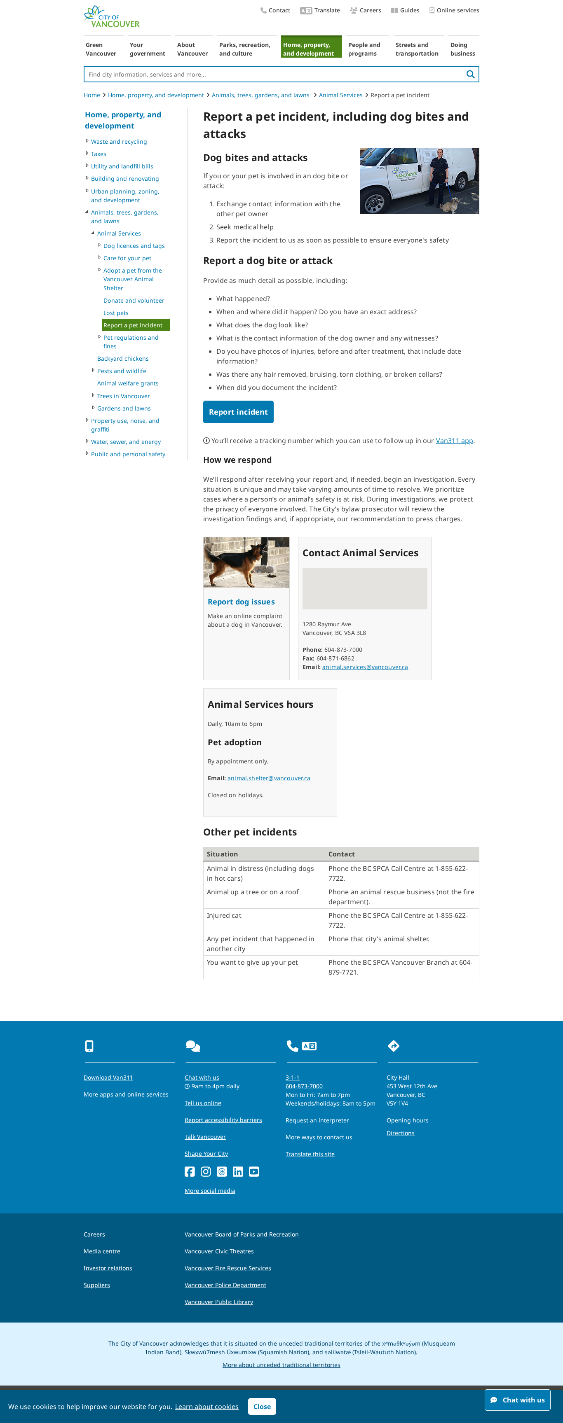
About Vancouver (192, 49)
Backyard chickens (123, 358)
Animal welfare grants (128, 383)
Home (92, 95)
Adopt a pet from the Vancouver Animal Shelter (132, 279)
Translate (327, 10)
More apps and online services (126, 1094)
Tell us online (203, 1103)
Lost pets (116, 313)
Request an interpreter (317, 1120)
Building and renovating (125, 178)
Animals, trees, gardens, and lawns (261, 95)
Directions (401, 1133)
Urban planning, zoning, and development (125, 195)
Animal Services (341, 95)
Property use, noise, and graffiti (125, 425)
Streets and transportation (417, 49)
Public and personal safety (128, 454)
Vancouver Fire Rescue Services (228, 1268)
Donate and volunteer (133, 300)
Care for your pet (127, 258)
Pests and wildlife (121, 371)
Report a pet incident (132, 325)
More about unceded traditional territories (281, 1365)
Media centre (102, 1251)
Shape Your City (206, 1153)
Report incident (238, 412)
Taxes (98, 154)
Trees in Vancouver (123, 396)
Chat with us (202, 1077)
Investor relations (108, 1268)
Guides (410, 10)
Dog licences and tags (134, 246)
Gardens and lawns (124, 408)
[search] (470, 74)
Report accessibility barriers (223, 1120)
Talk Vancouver (205, 1137)
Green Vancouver (101, 49)
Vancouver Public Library (219, 1302)
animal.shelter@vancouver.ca (269, 778)
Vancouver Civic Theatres (219, 1251)
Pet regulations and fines (131, 342)
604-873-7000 (304, 1086)
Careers (370, 10)
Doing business (462, 49)
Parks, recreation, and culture (244, 49)
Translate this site (310, 1154)
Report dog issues (241, 602)
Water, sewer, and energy (126, 442)
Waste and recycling (119, 141)
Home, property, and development (308, 49)
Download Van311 (108, 1077)
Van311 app (455, 440)
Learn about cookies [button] (207, 1406)
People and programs (364, 49)
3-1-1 (293, 1077)
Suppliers (97, 1285)
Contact (279, 10)
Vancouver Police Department (225, 1285)
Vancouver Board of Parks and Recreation (242, 1234)
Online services (458, 10)
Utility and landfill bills (122, 166)
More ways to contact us (319, 1137)
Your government (147, 49)
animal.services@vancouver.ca (365, 667)
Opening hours (408, 1120)
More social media (210, 1190)
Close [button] (262, 1406)
